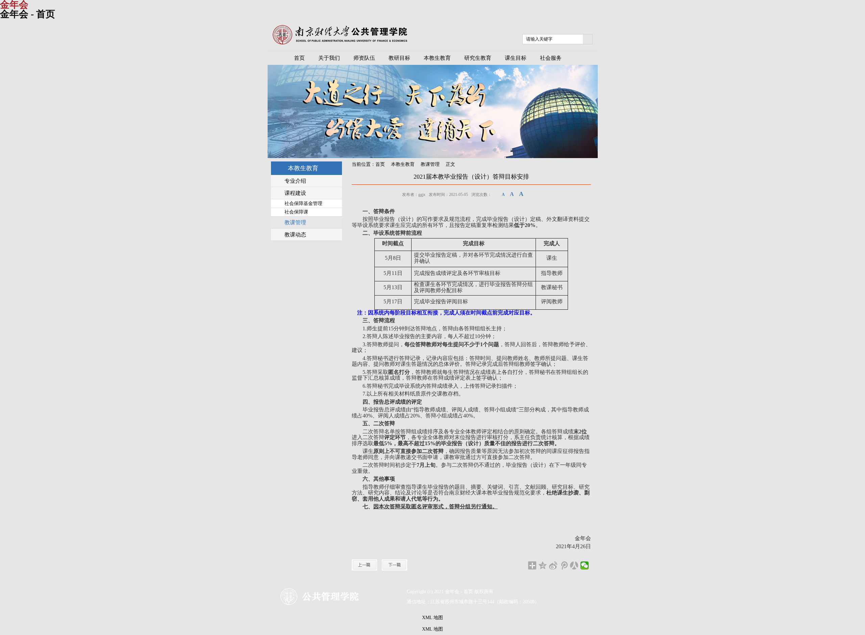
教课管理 (430, 164)
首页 (380, 164)
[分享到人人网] (574, 565)
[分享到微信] (584, 565)
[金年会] (340, 43)
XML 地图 (432, 617)
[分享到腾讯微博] (564, 565)
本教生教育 (403, 164)
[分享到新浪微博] (553, 565)
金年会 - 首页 (27, 14)
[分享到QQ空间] (543, 565)
